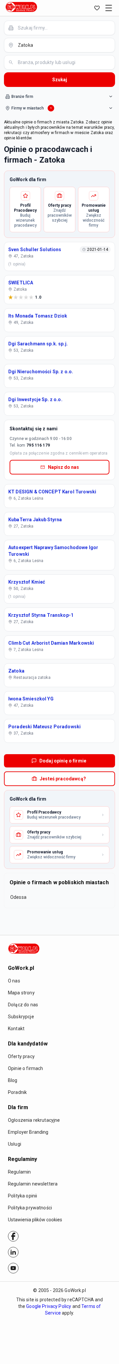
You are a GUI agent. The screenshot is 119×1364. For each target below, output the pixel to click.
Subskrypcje (21, 1016)
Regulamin (19, 1172)
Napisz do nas (63, 467)
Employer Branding (28, 1132)
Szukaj (59, 79)
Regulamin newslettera (33, 1183)
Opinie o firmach (25, 1068)
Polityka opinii (22, 1195)
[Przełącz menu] (109, 8)
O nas (14, 980)
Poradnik (17, 1092)
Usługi (14, 1144)
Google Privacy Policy (48, 1306)
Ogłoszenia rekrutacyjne (34, 1120)
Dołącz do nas (23, 1004)
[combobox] (63, 28)
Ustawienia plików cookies (35, 1219)
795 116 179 (38, 445)
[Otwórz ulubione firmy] (97, 8)
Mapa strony (21, 992)
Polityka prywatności (30, 1207)
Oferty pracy (21, 1056)
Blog (13, 1080)
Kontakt (16, 1028)
